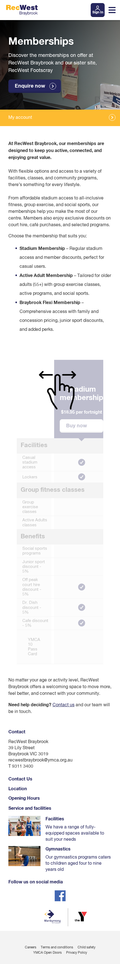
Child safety (86, 947)
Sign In (97, 12)
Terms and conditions (57, 947)
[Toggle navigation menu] (112, 10)
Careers (30, 947)
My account (20, 117)
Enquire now (30, 86)
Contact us (63, 705)
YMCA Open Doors (47, 953)
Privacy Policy (76, 953)
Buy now (76, 425)
